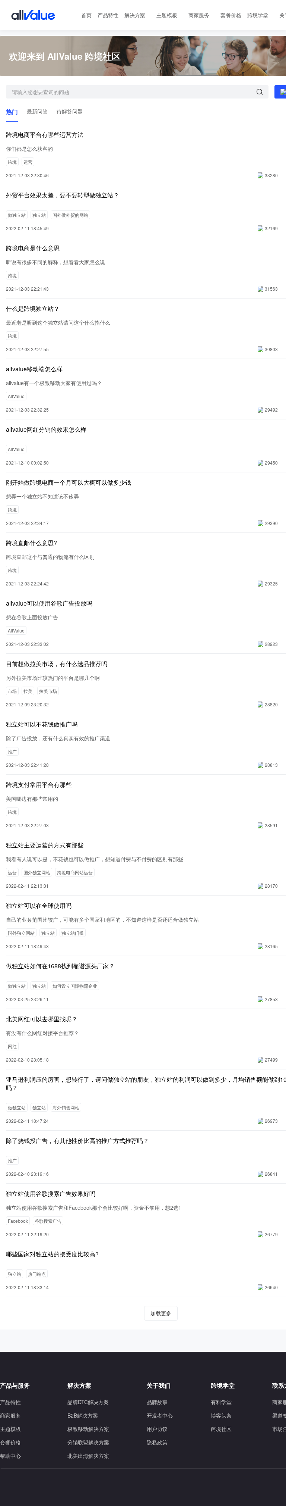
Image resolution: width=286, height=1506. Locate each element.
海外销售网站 (66, 1107)
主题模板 (166, 15)
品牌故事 (157, 1402)
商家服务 (198, 15)
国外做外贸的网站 (70, 215)
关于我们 (159, 1385)
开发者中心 (160, 1415)
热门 (12, 111)
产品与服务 (15, 1385)
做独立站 (17, 215)
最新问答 (37, 111)
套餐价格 (230, 15)
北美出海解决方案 (88, 1455)
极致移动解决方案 (88, 1428)
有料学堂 (221, 1402)
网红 (12, 1046)
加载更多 (160, 1313)
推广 (12, 751)
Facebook (18, 1221)
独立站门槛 (72, 932)
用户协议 (157, 1428)
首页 (86, 15)
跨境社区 (221, 1428)
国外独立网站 (36, 872)
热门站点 (37, 1274)
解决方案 (134, 15)
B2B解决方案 (82, 1415)
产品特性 (108, 15)
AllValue (16, 396)
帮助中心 (10, 1455)
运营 (27, 162)
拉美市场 (48, 691)
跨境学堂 (257, 15)
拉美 (27, 691)
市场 (12, 691)
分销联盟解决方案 (88, 1442)
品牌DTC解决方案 (88, 1402)
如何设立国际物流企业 (75, 985)
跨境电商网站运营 (75, 872)
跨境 (12, 162)
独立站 (39, 215)
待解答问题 (70, 111)
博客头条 (221, 1415)
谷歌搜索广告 (48, 1221)
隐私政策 (157, 1442)
